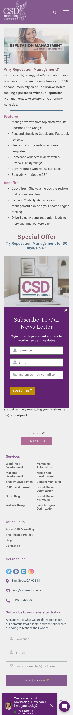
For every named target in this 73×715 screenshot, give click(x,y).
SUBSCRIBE (21, 390)
